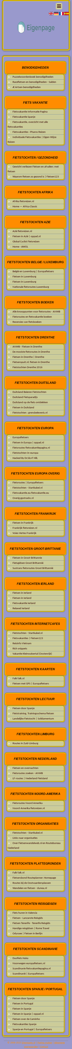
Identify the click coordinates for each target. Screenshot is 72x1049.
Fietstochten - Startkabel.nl (27, 488)
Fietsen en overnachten (25, 768)
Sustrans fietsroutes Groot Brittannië (33, 568)
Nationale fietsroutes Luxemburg (31, 287)
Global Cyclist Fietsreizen (26, 241)
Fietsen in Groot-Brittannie (27, 558)
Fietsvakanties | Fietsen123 (28, 638)
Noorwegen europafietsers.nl (29, 963)
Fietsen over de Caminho (26, 1019)
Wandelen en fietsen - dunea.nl (30, 888)
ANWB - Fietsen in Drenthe (27, 346)
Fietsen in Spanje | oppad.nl (28, 1014)
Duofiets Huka (20, 958)
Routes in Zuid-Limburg (25, 743)
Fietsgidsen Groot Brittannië (28, 563)
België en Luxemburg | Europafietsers (33, 271)
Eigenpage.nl (28, 1042)
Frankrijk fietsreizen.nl (25, 528)
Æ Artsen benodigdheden (27, 87)
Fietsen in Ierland (22, 593)
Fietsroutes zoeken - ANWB (28, 773)
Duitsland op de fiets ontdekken (30, 402)
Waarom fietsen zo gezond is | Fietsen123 (36, 176)
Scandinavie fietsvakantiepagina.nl (32, 968)
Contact (44, 1046)
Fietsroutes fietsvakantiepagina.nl (31, 447)
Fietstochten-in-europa (25, 453)
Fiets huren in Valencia (25, 913)
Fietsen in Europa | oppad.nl (28, 442)
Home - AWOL (20, 246)
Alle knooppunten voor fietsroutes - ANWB (36, 311)
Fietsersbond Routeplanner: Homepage (34, 878)
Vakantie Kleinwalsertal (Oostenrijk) (32, 653)
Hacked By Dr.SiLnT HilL (25, 458)
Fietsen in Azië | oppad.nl (27, 236)
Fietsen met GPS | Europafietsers (31, 683)
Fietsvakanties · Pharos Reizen (29, 132)
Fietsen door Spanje (24, 708)
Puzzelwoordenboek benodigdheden (33, 77)
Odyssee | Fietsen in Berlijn (27, 933)
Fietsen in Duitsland (23, 407)
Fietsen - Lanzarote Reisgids (28, 918)
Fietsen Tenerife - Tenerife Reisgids (31, 923)
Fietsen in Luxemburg (24, 276)
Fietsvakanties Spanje (24, 1024)
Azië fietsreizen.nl (22, 231)
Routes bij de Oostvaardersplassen (32, 883)
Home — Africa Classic (25, 206)
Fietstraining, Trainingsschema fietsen (33, 713)
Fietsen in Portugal (23, 1003)
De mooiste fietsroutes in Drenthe (31, 352)
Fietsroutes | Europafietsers (28, 482)
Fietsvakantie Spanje (24, 117)
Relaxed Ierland (21, 608)
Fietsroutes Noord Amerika (27, 803)
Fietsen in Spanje (22, 1009)
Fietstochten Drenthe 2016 (27, 367)
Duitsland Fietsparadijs (25, 397)
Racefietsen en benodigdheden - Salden (34, 82)
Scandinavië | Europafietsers (28, 973)
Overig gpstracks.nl (23, 498)
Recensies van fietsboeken (27, 322)
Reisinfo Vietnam (22, 643)
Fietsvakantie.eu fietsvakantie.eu (31, 493)
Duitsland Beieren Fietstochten (29, 392)
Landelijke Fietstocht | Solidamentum (33, 718)
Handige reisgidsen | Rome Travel (31, 928)
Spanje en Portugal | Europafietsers (32, 1029)
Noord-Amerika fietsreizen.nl (29, 808)
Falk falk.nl (18, 678)
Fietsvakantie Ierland (24, 603)
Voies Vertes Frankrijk (24, 533)
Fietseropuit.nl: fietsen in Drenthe (31, 362)
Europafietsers (21, 437)
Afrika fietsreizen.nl (23, 201)
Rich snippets (20, 648)
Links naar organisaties (25, 838)
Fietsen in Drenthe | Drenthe (28, 357)
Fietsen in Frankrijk (23, 523)
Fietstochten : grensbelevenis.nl (30, 412)
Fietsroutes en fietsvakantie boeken (32, 317)
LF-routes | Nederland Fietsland (30, 778)
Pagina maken (44, 1042)
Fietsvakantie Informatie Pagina (30, 111)
